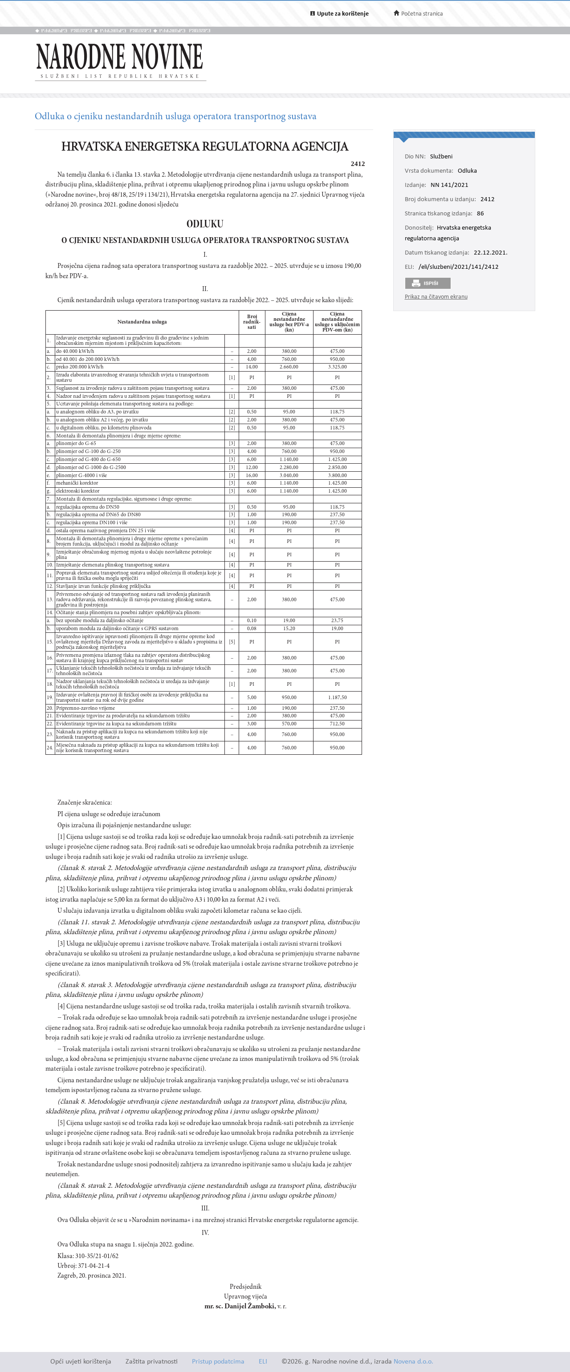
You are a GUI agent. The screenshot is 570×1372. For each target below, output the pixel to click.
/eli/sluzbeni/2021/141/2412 (459, 267)
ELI (263, 1362)
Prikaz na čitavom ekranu (436, 297)
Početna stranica (422, 14)
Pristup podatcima (218, 1362)
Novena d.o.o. (413, 1362)
